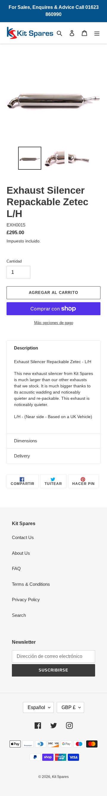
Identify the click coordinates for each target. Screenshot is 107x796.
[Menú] (97, 33)
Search (19, 615)
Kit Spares (60, 777)
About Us (21, 553)
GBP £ (68, 707)
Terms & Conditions (31, 584)
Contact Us (23, 537)
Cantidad (14, 261)
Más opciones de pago (53, 323)
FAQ (16, 568)
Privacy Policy (26, 599)
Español (36, 707)
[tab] (53, 348)
